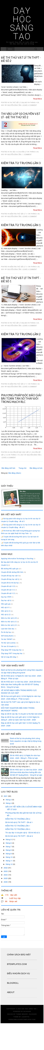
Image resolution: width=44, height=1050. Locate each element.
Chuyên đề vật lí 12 (8, 593)
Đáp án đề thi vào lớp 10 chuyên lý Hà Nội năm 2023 (21, 714)
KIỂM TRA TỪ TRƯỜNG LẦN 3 (21, 163)
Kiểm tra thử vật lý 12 (9, 625)
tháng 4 (9, 803)
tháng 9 (9, 853)
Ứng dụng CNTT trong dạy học (11, 653)
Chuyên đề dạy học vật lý (20, 452)
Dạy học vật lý (6, 600)
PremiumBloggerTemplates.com (22, 1019)
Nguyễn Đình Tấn (14, 105)
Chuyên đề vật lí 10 (8, 586)
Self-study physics (7, 636)
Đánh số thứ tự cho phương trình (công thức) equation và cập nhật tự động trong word (25, 741)
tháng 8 (9, 850)
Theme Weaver (22, 1014)
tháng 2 (9, 799)
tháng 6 (9, 843)
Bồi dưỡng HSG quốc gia (9, 569)
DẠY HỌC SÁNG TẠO (22, 23)
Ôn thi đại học (6, 632)
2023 (6, 871)
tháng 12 (9, 864)
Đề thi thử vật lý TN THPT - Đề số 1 (21, 279)
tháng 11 (9, 860)
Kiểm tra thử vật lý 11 (19, 214)
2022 (6, 867)
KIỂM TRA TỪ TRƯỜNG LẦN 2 (21, 334)
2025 (6, 878)
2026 (6, 882)
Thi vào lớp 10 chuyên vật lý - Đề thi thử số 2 (20, 115)
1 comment (27, 154)
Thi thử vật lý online (18, 102)
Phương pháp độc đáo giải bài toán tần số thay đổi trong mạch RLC (21, 398)
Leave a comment (30, 105)
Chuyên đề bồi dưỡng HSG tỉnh (12, 572)
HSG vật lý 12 (6, 615)
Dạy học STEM (6, 597)
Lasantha (25, 1017)
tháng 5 (9, 839)
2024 (6, 875)
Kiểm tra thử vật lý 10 (9, 618)
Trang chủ (22, 468)
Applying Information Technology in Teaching (17, 559)
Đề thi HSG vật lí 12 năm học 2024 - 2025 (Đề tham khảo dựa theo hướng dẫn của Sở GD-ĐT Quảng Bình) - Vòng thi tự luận (21, 684)
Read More (37, 98)
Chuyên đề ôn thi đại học (10, 583)
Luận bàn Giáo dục (7, 629)
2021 (6, 796)
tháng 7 (9, 846)
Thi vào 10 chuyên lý (18, 152)
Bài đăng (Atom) (14, 473)
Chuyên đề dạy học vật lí (10, 576)
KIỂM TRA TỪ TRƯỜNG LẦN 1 (21, 225)
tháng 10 (9, 857)
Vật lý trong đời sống (8, 657)
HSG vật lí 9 (5, 607)
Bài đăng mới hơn (8, 468)
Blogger (27, 1011)
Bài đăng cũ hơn (36, 468)
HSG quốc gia (5, 604)
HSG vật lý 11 (6, 611)
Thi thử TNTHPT (6, 639)
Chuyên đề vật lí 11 (8, 590)
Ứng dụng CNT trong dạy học (11, 650)
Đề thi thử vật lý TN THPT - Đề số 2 (21, 59)
